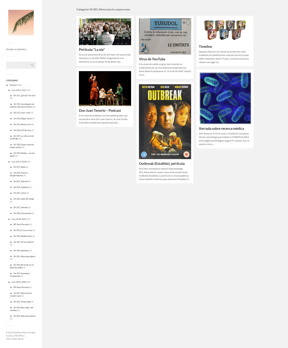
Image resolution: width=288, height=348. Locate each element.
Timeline (205, 47)
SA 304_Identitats (21, 250)
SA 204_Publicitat (21, 187)
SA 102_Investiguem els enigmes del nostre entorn (22, 105)
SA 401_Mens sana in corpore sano (21, 294)
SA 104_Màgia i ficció (23, 118)
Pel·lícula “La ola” (92, 50)
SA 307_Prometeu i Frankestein (20, 274)
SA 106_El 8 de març (22, 130)
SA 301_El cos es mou (23, 230)
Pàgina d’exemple (16, 49)
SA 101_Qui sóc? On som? (25, 95)
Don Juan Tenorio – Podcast (100, 110)
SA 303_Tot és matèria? (24, 242)
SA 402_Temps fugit (22, 301)
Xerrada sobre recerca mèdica (221, 128)
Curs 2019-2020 (19, 282)
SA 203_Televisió (21, 181)
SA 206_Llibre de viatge (24, 199)
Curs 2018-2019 (19, 219)
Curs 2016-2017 (19, 90)
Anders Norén (17, 339)
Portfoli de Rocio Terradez (24, 332)
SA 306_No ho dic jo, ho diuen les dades (22, 266)
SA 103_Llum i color (22, 112)
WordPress (20, 335)
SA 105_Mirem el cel (22, 124)
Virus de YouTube (152, 59)
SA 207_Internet (21, 207)
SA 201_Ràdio (20, 167)
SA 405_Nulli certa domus (25, 316)
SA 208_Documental (22, 213)
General (13, 85)
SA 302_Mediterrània (23, 236)
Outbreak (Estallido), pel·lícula (162, 164)
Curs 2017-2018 (19, 161)
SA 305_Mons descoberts (24, 256)
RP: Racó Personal (21, 224)
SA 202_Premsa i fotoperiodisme (19, 174)
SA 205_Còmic (20, 193)
